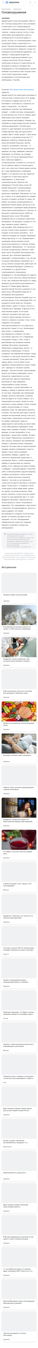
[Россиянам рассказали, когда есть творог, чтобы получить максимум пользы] (19, 620)
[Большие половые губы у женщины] (19, 748)
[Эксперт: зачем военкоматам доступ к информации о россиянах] (19, 1037)
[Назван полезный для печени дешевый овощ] (19, 716)
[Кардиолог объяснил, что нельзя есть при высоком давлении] (19, 909)
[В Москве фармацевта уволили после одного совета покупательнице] (19, 1230)
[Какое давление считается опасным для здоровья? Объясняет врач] (19, 684)
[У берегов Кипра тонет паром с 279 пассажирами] (19, 877)
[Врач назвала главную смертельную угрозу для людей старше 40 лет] (19, 1102)
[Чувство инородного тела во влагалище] (19, 1326)
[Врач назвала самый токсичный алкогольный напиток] (19, 1198)
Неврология (17, 9)
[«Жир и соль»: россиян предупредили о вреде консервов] (19, 781)
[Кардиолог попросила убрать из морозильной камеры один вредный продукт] (19, 813)
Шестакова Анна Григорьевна (22, 89)
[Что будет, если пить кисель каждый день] (19, 845)
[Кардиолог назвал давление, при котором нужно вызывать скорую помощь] (19, 652)
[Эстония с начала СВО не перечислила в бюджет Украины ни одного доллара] (19, 941)
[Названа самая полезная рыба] (19, 588)
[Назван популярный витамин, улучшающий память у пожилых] (19, 973)
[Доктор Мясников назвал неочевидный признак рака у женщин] (19, 1294)
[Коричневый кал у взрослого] (19, 1166)
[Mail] (7, 2)
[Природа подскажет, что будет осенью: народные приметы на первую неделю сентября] (19, 1005)
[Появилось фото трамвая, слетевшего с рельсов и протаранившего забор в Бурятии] (19, 1070)
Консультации (6, 9)
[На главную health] (13, 2)
